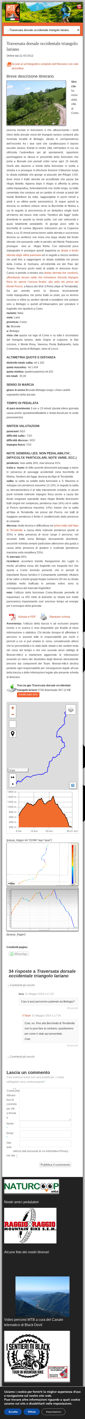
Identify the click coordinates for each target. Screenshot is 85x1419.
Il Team (26, 1015)
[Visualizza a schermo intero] (12, 724)
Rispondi (72, 1008)
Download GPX (28, 695)
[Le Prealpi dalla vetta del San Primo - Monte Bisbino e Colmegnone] (42, 1296)
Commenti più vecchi (21, 985)
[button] (12, 708)
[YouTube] (79, 7)
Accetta (12, 1412)
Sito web (9, 1145)
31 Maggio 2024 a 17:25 (39, 993)
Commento (10, 1090)
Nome (10, 1126)
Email (10, 1135)
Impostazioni (53, 1412)
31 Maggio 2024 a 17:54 (46, 1015)
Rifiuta (32, 1412)
